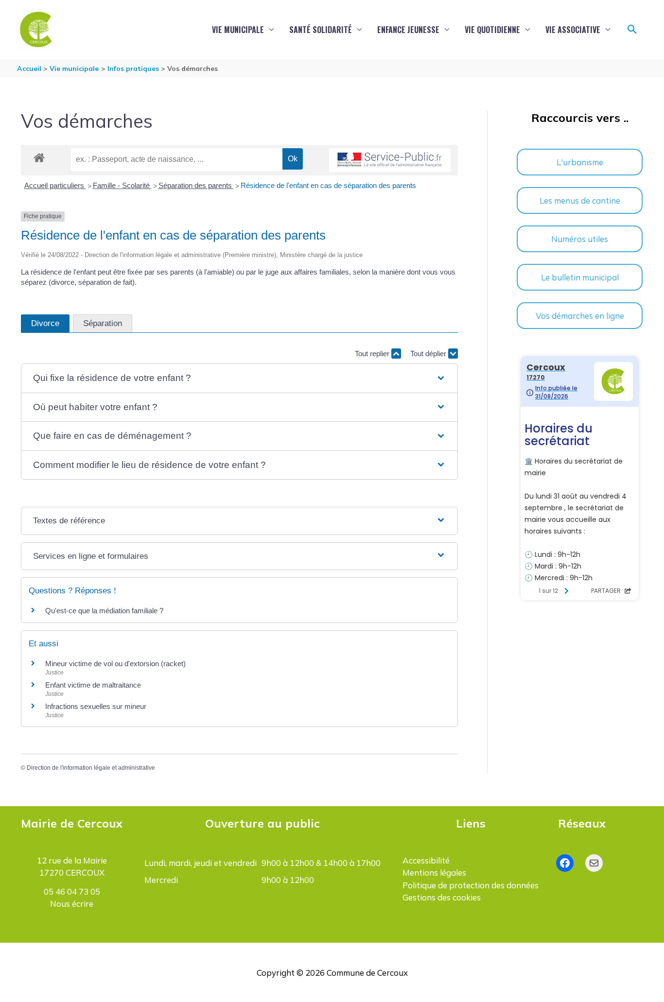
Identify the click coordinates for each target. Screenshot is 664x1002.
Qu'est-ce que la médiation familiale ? (104, 610)
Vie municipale (238, 29)
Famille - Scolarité (122, 185)
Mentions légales (434, 872)
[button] (632, 29)
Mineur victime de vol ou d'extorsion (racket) (115, 663)
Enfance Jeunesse (408, 29)
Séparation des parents (196, 185)
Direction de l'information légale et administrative (91, 767)
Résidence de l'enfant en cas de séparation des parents (328, 185)
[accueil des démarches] (39, 156)
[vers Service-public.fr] (390, 160)
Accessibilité (426, 860)
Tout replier (373, 353)
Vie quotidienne (492, 29)
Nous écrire (71, 903)
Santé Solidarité (320, 29)
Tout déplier (429, 353)
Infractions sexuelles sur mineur (95, 706)
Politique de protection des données (470, 885)
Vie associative (572, 29)
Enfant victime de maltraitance (93, 685)
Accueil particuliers (55, 185)
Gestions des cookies (441, 897)
